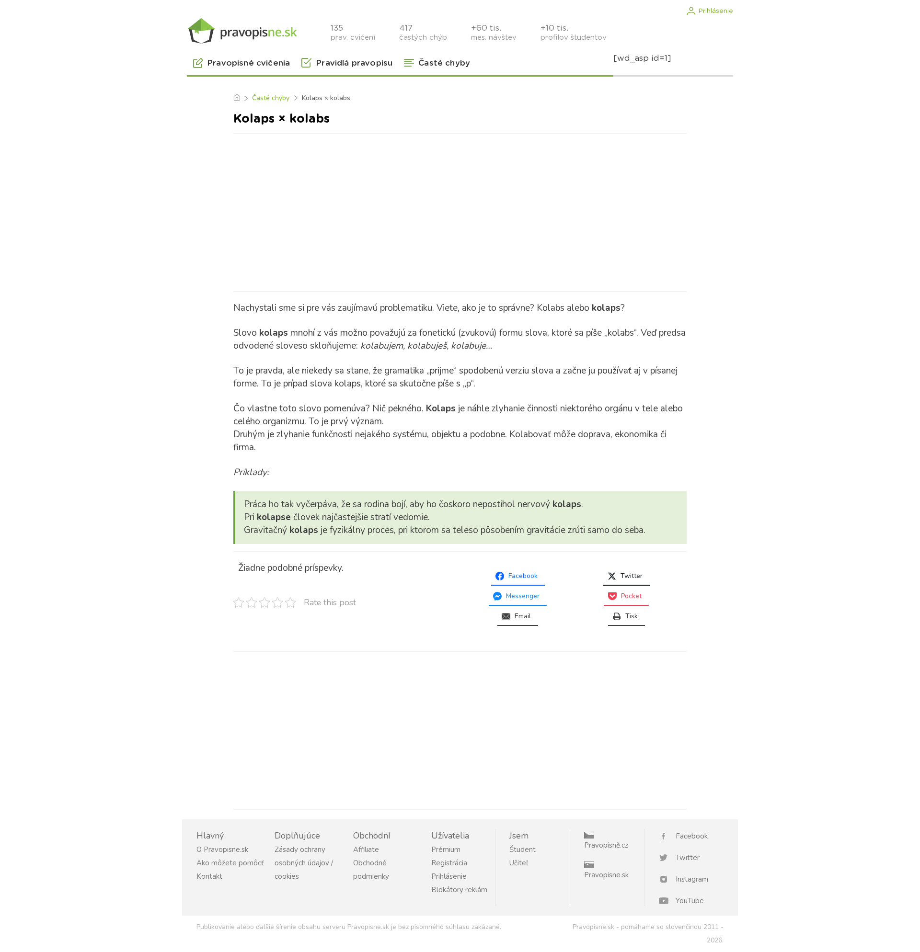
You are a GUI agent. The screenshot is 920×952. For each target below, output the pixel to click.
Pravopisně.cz (606, 845)
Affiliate (366, 849)
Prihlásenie (715, 11)
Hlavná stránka (236, 98)
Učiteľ (518, 863)
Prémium (445, 849)
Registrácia (449, 863)
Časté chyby (270, 97)
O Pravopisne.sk (222, 849)
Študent (522, 849)
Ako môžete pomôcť (230, 863)
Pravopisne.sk (606, 875)
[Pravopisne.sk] (242, 30)
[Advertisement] (460, 211)
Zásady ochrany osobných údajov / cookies (304, 863)
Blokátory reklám (459, 890)
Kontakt (209, 876)
